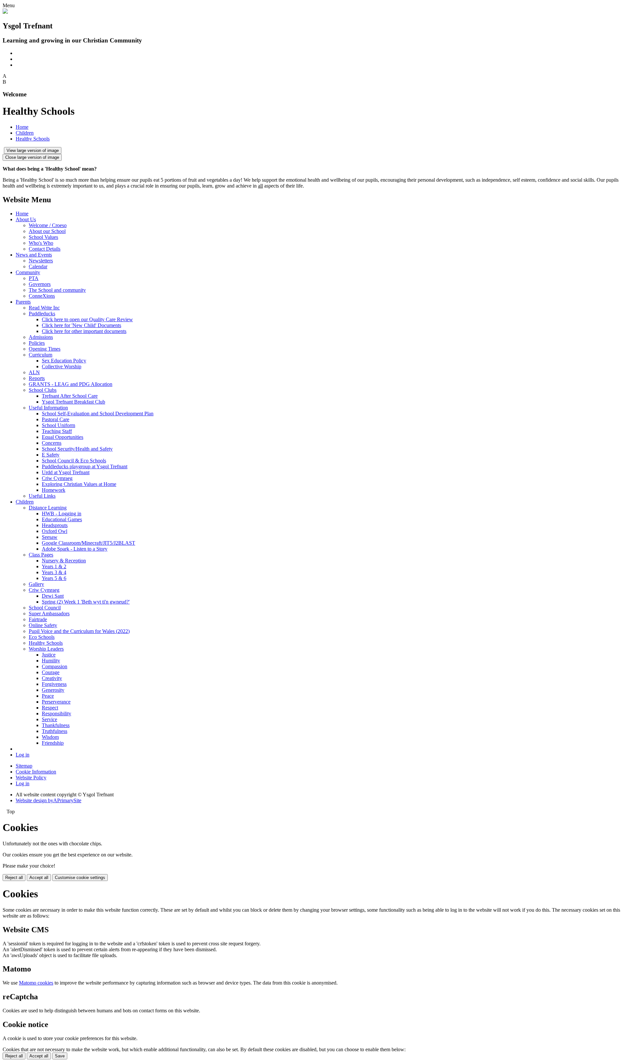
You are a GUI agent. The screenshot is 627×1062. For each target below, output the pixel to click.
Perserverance (56, 702)
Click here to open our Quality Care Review (87, 319)
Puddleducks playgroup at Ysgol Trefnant (84, 466)
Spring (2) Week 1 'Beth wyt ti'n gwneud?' (86, 602)
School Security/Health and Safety (77, 449)
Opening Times (44, 349)
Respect (50, 707)
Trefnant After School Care (70, 396)
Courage (50, 672)
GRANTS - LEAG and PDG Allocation (70, 384)
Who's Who (41, 243)
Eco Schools (42, 637)
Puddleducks (42, 313)
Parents (23, 302)
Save (60, 1056)
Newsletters (41, 260)
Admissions (41, 337)
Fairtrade (38, 619)
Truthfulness (54, 731)
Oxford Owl (54, 531)
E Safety (50, 454)
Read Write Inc (44, 307)
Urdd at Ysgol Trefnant (65, 472)
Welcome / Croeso (48, 225)
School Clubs (42, 390)
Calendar (38, 266)
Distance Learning (48, 507)
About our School (47, 231)
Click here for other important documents (84, 331)
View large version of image (33, 150)
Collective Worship (61, 366)
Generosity (53, 690)
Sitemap (24, 766)
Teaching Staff (57, 431)
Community (28, 272)
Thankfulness (56, 725)
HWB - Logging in (61, 513)
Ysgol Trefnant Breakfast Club (73, 402)
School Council (45, 607)
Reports (37, 378)
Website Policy (31, 777)
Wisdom (50, 737)
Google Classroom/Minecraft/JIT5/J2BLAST (88, 543)
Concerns (51, 443)
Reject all (14, 877)
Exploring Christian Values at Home (79, 484)
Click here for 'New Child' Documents (81, 325)
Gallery (36, 584)
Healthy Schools (33, 138)
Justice (49, 654)
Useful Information (48, 407)
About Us (26, 219)
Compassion (54, 666)
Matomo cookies (36, 983)
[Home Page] (5, 12)
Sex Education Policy (64, 360)
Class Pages (41, 554)
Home (22, 127)
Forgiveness (54, 684)
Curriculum (40, 354)
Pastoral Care (55, 419)
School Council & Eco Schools (74, 460)
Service (49, 719)
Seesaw (49, 537)
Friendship (53, 743)
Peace (48, 696)
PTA (34, 278)
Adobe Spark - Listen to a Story (74, 549)
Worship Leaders (46, 649)
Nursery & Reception (64, 560)
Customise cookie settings (80, 877)
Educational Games (62, 519)
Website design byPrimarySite (48, 800)
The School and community (57, 290)
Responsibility (56, 713)
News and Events (34, 254)
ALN (34, 372)
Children (25, 133)
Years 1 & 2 (54, 566)
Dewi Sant (53, 596)
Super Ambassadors (49, 613)
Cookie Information (36, 771)
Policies (37, 343)
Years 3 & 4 (54, 572)
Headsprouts (55, 525)
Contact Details (44, 249)
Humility (51, 660)
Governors (40, 284)
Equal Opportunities (62, 437)
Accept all (38, 877)
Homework (53, 490)
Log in (22, 754)
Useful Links (42, 496)
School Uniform (58, 425)
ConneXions (42, 296)
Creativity (52, 678)
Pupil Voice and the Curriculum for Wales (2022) (79, 631)
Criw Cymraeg (57, 478)
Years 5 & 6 (54, 578)
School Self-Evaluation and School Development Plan (97, 413)
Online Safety (43, 625)
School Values (43, 237)
